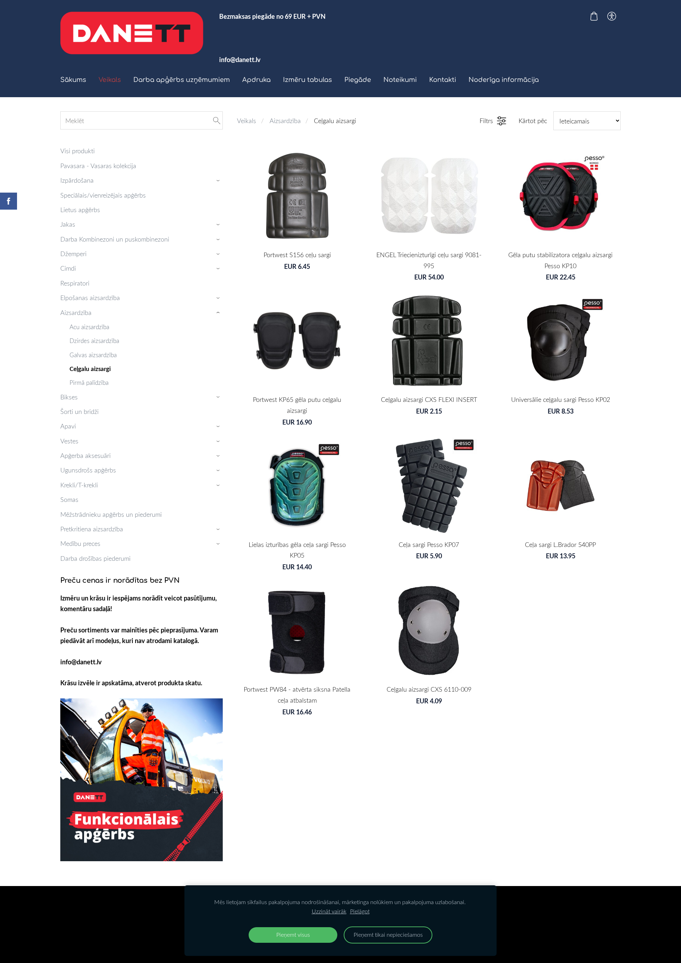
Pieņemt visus (293, 935)
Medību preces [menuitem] (80, 543)
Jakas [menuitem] (67, 224)
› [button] (219, 180)
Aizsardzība (285, 120)
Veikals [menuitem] (110, 79)
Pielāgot (360, 911)
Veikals (246, 120)
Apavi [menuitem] (68, 426)
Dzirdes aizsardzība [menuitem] (94, 341)
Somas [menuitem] (69, 499)
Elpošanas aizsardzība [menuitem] (90, 297)
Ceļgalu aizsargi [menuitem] (90, 368)
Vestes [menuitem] (69, 441)
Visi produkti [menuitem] (77, 150)
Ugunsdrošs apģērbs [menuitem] (88, 470)
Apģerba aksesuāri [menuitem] (85, 455)
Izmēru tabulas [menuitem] (307, 79)
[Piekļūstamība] (612, 16)
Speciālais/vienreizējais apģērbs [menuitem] (103, 195)
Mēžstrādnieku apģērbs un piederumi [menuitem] (111, 514)
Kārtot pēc (533, 120)
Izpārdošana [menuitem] (77, 180)
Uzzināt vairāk (329, 911)
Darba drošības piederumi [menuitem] (95, 558)
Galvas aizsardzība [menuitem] (93, 355)
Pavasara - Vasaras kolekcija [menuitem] (98, 165)
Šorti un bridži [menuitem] (79, 411)
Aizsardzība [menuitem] (76, 312)
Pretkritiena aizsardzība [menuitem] (91, 529)
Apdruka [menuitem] (256, 79)
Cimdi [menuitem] (68, 268)
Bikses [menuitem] (69, 397)
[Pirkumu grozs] (594, 16)
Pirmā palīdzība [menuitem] (89, 382)
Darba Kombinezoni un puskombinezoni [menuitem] (114, 239)
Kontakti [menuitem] (442, 79)
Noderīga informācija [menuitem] (504, 79)
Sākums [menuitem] (73, 79)
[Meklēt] (216, 120)
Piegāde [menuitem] (357, 79)
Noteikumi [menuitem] (400, 79)
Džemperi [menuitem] (73, 253)
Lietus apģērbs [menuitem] (80, 209)
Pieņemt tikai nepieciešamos (388, 935)
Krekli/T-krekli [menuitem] (79, 485)
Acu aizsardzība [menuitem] (89, 327)
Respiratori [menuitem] (74, 283)
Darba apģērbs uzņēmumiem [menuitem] (181, 79)
